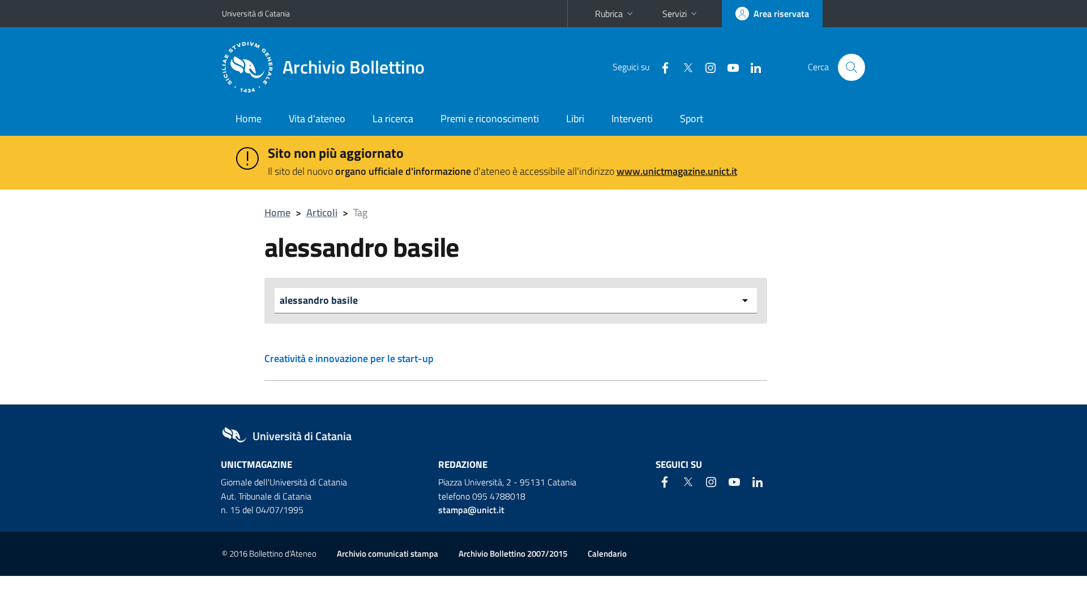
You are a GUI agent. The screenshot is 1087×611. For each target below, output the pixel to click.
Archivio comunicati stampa (387, 553)
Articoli (321, 212)
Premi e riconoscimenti (489, 118)
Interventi (632, 118)
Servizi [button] (674, 13)
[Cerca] (851, 67)
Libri (575, 118)
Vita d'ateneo (317, 118)
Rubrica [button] (609, 13)
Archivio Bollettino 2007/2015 (513, 553)
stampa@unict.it (471, 510)
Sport (691, 118)
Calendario (607, 553)
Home (249, 118)
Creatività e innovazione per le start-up (349, 358)
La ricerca (393, 118)
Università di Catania (256, 13)
